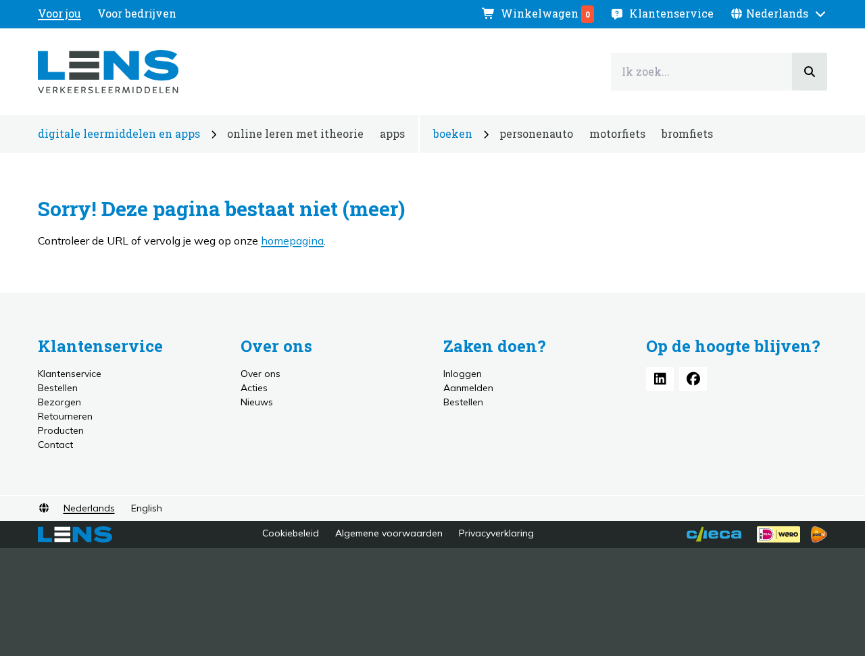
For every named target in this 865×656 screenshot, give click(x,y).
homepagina (292, 240)
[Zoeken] (809, 72)
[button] (778, 13)
